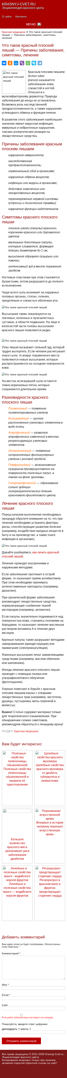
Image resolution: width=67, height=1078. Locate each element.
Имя (5, 984)
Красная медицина (13, 31)
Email (6, 994)
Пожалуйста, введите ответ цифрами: (25, 1024)
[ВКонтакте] (4, 63)
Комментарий (11, 953)
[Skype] (34, 63)
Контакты (21, 16)
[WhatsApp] (28, 63)
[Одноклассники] (10, 63)
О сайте (7, 16)
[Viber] (22, 63)
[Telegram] (40, 63)
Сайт (5, 1005)
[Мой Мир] (16, 63)
